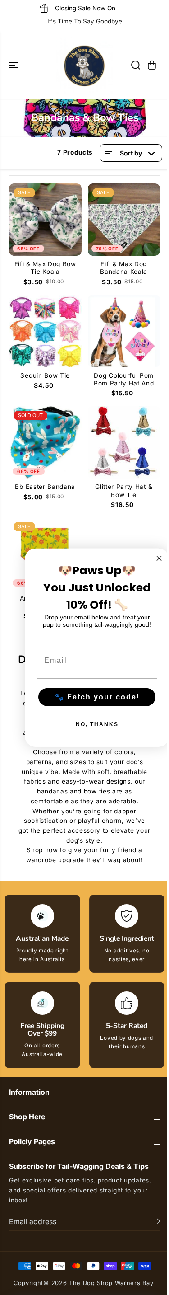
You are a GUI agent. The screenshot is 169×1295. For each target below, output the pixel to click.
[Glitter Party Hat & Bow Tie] (124, 442)
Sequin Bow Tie (45, 375)
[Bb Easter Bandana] (45, 442)
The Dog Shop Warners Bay (111, 1283)
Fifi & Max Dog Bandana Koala (123, 267)
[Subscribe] (156, 1222)
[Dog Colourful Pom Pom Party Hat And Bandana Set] (124, 331)
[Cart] (152, 65)
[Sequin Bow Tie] (45, 331)
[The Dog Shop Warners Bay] (84, 65)
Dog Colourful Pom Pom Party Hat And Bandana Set (124, 380)
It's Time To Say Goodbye (84, 21)
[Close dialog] (159, 558)
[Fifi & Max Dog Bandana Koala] (124, 219)
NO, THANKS (97, 724)
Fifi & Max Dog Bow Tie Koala (45, 267)
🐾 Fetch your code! (97, 696)
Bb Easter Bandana (45, 486)
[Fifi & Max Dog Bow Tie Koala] (45, 219)
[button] (14, 65)
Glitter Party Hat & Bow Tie (123, 490)
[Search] (136, 65)
